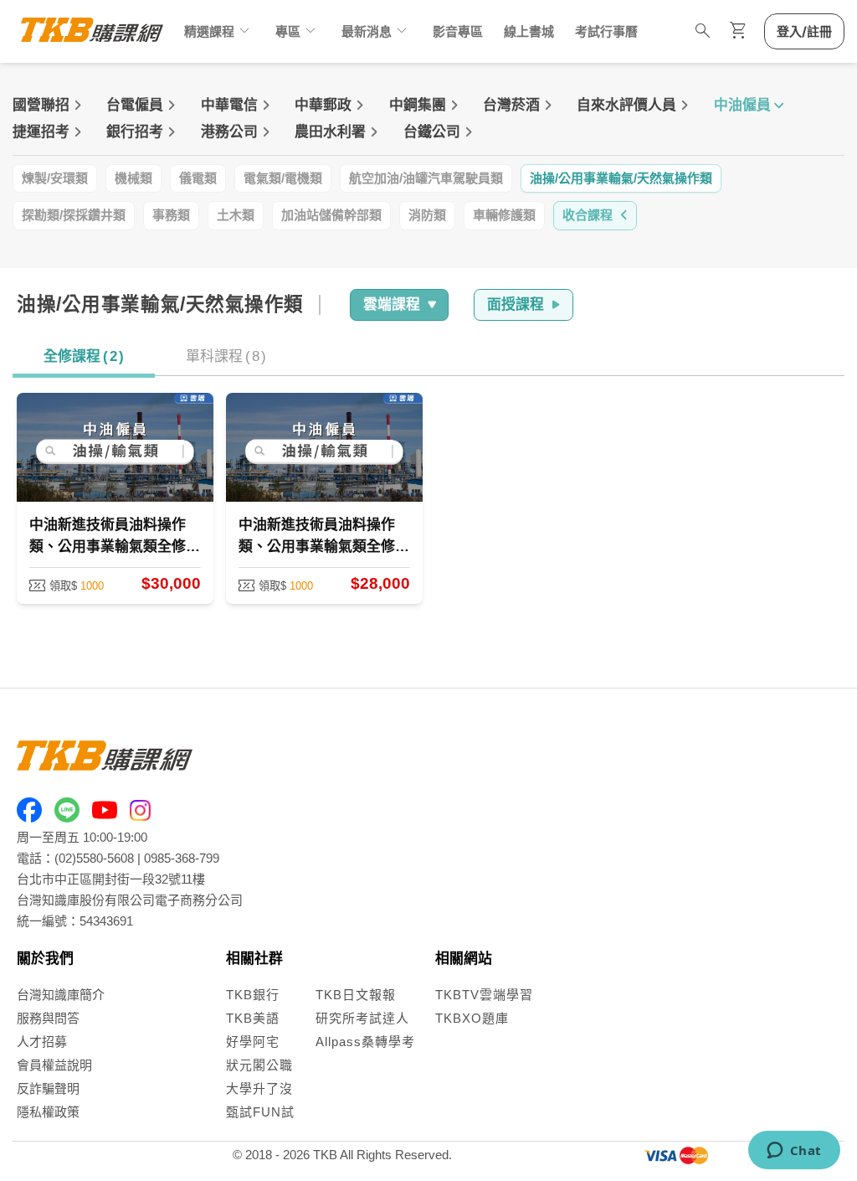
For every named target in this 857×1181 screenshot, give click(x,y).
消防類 (427, 215)
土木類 (235, 215)
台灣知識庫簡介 (61, 995)
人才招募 (42, 1041)
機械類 (133, 178)
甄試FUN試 (260, 1112)
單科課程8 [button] (226, 356)
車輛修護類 (504, 215)
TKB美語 (253, 1018)
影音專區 (458, 31)
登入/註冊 (804, 31)
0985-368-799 (181, 858)
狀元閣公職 (259, 1065)
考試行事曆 (606, 31)
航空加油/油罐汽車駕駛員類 (426, 178)
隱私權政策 (48, 1112)
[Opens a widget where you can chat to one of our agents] (793, 1152)
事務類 (171, 215)
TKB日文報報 (356, 995)
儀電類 (198, 178)
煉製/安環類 (55, 178)
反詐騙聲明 (48, 1088)
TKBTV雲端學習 (484, 995)
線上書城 (529, 31)
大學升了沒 (259, 1088)
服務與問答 (48, 1018)
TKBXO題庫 (472, 1018)
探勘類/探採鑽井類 (74, 215)
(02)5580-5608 (94, 858)
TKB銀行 (253, 995)
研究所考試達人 (362, 1018)
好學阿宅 (253, 1041)
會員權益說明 (54, 1065)
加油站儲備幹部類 (331, 215)
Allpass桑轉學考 (365, 1041)
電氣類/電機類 (283, 178)
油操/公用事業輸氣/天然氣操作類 (621, 178)
